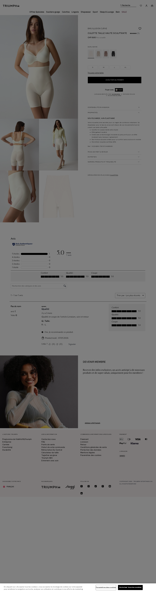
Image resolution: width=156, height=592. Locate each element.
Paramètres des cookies (106, 587)
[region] (78, 587)
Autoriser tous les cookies (130, 587)
